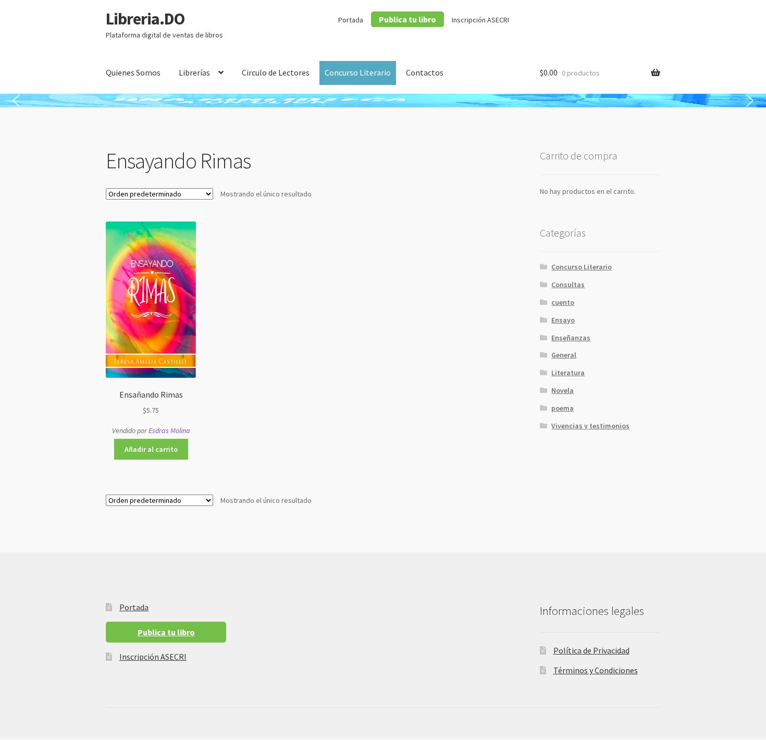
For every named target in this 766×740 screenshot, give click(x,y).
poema (562, 408)
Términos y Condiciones (595, 670)
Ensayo (563, 320)
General (563, 355)
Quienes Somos (133, 72)
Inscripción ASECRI (480, 19)
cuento (562, 302)
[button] (16, 100)
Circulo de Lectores (276, 72)
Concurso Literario (358, 72)
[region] (383, 100)
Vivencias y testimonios (590, 425)
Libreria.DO (145, 18)
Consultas (568, 284)
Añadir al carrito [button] (151, 449)
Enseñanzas (570, 337)
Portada (350, 19)
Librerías (194, 72)
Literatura (568, 372)
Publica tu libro (407, 19)
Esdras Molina (169, 430)
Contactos (424, 72)
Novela (562, 390)
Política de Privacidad (591, 650)
